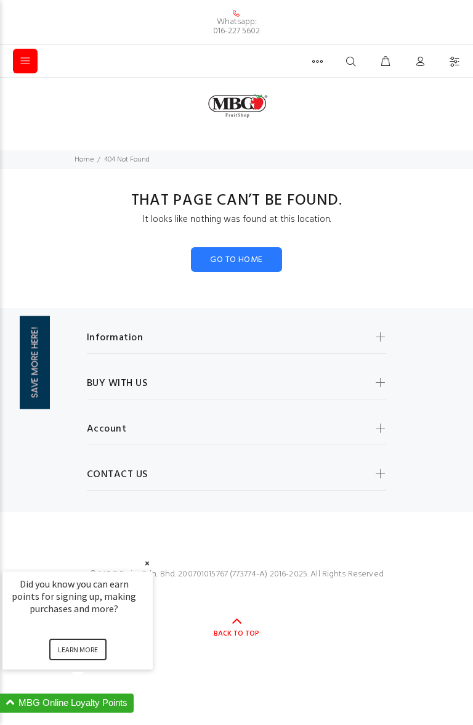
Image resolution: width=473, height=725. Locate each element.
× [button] (147, 563)
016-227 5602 (236, 31)
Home (84, 160)
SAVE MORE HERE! (34, 362)
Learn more (78, 649)
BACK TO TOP (236, 634)
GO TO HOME (236, 260)
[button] (92, 703)
